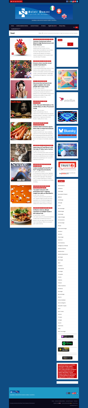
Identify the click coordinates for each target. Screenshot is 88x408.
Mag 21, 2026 (37, 46)
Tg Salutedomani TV (15, 29)
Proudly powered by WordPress (16, 403)
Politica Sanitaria (62, 285)
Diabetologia (42, 164)
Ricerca (51, 39)
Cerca (60, 40)
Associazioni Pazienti (62, 194)
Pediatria (46, 207)
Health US (47, 39)
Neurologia (40, 81)
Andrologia (60, 191)
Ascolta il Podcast (35, 25)
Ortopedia (60, 274)
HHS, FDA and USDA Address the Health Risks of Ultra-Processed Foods (43, 106)
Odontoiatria (61, 268)
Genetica (60, 231)
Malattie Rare (61, 251)
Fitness (59, 225)
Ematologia (60, 214)
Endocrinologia (61, 217)
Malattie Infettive (37, 124)
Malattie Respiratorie (63, 254)
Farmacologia (48, 164)
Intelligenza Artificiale (37, 187)
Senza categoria (61, 303)
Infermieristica (61, 243)
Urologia (60, 320)
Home (12, 25)
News (45, 61)
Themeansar (32, 403)
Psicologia (60, 291)
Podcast (60, 283)
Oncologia (60, 271)
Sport (59, 308)
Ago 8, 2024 (37, 151)
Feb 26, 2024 (37, 215)
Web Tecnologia (61, 331)
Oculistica (60, 265)
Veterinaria (51, 145)
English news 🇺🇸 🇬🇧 (52, 25)
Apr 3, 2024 (37, 195)
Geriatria (60, 234)
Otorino (59, 277)
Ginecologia (60, 237)
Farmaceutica (61, 220)
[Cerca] (70, 44)
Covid (59, 205)
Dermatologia (61, 208)
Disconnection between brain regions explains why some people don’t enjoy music (42, 84)
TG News (60, 317)
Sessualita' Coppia (62, 305)
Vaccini (59, 323)
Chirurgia (60, 202)
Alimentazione (36, 39)
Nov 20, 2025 (37, 66)
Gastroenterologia (62, 228)
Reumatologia (61, 294)
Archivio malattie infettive (22, 25)
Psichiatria (60, 288)
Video (59, 328)
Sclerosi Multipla (61, 300)
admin (43, 46)
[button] (74, 27)
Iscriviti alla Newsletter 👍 (66, 403)
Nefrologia (60, 257)
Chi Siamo (43, 25)
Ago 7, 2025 (37, 110)
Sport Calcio (61, 311)
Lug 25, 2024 (37, 171)
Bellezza (60, 197)
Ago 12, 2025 (37, 88)
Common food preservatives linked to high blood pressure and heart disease (43, 43)
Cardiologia (42, 39)
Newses (27, 403)
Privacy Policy (62, 25)
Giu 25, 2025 (37, 130)
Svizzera (60, 314)
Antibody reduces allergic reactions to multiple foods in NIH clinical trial (42, 211)
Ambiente (60, 188)
